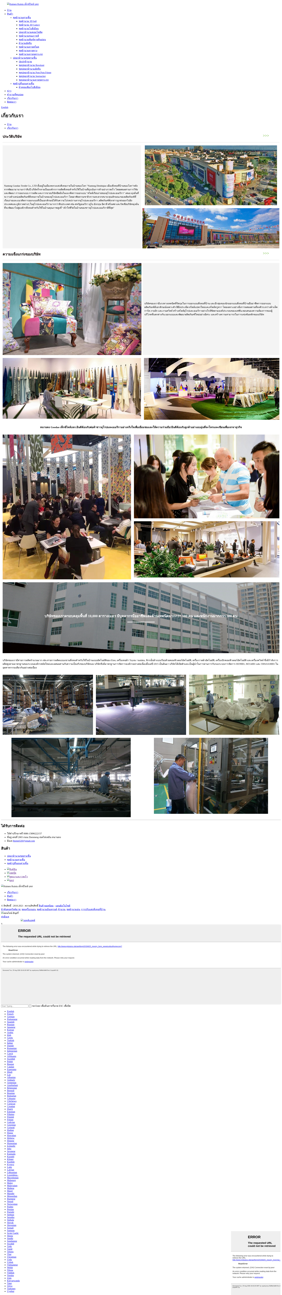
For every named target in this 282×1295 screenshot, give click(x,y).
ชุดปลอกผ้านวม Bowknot (31, 65)
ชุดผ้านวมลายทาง (28, 50)
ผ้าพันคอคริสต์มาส (10, 909)
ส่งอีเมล (5, 916)
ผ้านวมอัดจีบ (25, 43)
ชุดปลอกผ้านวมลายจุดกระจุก (34, 80)
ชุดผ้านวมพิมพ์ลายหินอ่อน (32, 39)
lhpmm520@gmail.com (24, 841)
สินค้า (10, 14)
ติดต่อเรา (11, 102)
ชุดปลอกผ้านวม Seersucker (32, 76)
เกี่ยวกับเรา (12, 98)
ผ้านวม (61, 909)
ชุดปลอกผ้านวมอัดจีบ (30, 69)
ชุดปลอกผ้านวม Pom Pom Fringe (35, 72)
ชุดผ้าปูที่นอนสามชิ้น (23, 83)
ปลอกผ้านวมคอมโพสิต (30, 32)
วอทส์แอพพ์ (29, 920)
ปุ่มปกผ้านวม (25, 61)
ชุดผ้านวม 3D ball (28, 21)
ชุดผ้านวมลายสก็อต (29, 47)
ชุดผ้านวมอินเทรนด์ (47, 909)
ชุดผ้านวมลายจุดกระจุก (31, 54)
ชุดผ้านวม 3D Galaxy (29, 25)
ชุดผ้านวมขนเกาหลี (29, 36)
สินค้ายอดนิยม (46, 905)
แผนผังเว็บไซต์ (63, 905)
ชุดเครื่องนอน (29, 909)
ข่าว (9, 91)
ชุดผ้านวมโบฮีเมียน (29, 28)
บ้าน (9, 10)
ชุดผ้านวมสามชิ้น (22, 17)
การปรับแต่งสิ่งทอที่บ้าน (93, 909)
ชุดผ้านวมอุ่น (73, 909)
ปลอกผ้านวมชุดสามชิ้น (25, 58)
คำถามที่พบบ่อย (15, 94)
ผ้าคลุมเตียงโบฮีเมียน (29, 87)
